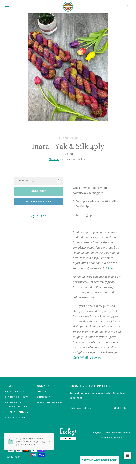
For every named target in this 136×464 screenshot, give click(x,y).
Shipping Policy (16, 412)
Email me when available (39, 201)
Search (10, 386)
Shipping (54, 159)
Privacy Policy (16, 391)
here (110, 268)
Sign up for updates (90, 386)
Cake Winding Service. (87, 357)
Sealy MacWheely (121, 432)
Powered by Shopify (111, 437)
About (41, 391)
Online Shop (46, 386)
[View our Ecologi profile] (68, 435)
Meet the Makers (50, 402)
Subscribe (119, 408)
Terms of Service (17, 417)
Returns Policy (16, 397)
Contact (43, 397)
